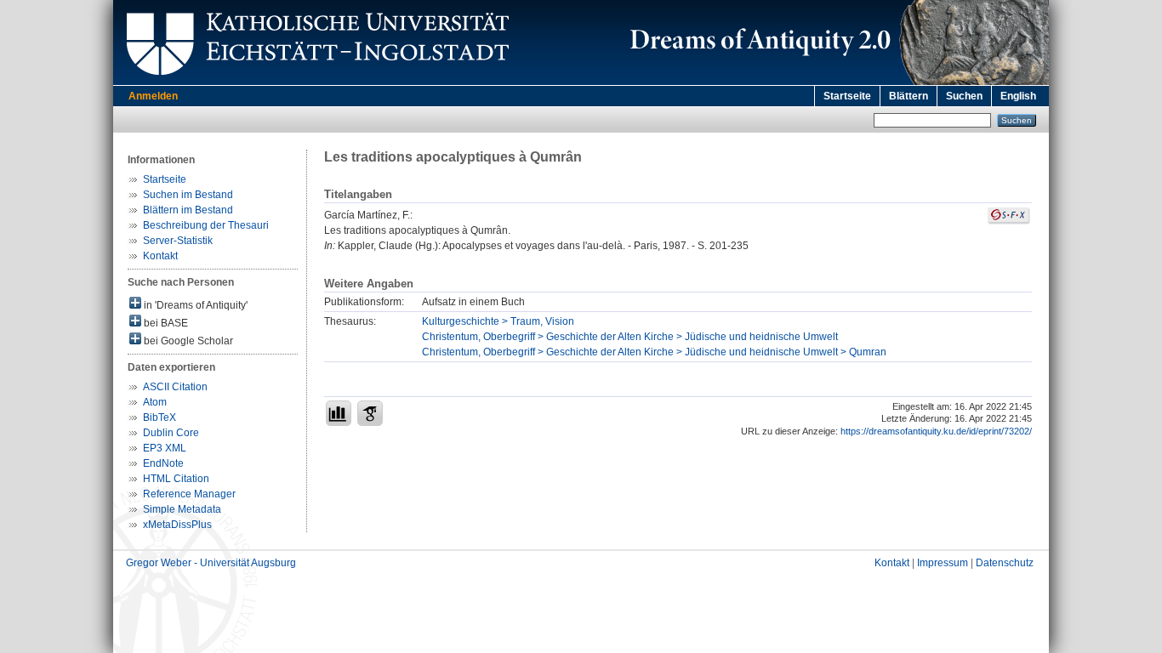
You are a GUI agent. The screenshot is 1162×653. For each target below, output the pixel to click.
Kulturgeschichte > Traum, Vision (498, 321)
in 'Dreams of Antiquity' (194, 305)
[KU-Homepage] (315, 82)
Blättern (908, 96)
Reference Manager (189, 494)
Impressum (942, 563)
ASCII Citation (175, 387)
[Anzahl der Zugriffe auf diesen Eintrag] (338, 413)
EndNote (163, 463)
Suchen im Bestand (188, 195)
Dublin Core (171, 433)
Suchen (964, 96)
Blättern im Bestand (188, 210)
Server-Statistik (178, 241)
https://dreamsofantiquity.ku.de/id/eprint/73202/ (936, 431)
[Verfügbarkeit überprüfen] (1009, 221)
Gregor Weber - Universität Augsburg (211, 563)
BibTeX (159, 417)
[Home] (836, 82)
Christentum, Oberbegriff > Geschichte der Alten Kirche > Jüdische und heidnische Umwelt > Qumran (654, 352)
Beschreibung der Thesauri (206, 225)
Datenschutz (1005, 563)
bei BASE (164, 323)
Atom (155, 402)
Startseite (847, 96)
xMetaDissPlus (177, 525)
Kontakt (160, 256)
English (1018, 96)
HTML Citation (176, 479)
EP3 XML (164, 448)
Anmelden (153, 96)
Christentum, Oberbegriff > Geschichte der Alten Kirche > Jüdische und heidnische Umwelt (630, 337)
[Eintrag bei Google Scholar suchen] (370, 413)
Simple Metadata (182, 509)
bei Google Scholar (187, 341)
